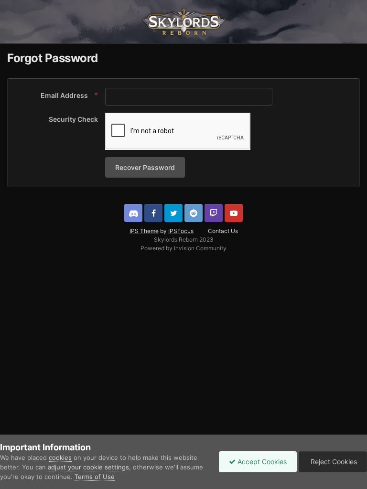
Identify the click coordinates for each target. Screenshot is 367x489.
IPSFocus (181, 230)
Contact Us (223, 230)
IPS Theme (144, 230)
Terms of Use (95, 476)
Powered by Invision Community (183, 248)
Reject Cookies (333, 461)
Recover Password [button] (145, 167)
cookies (60, 457)
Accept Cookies (261, 461)
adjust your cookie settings (88, 467)
